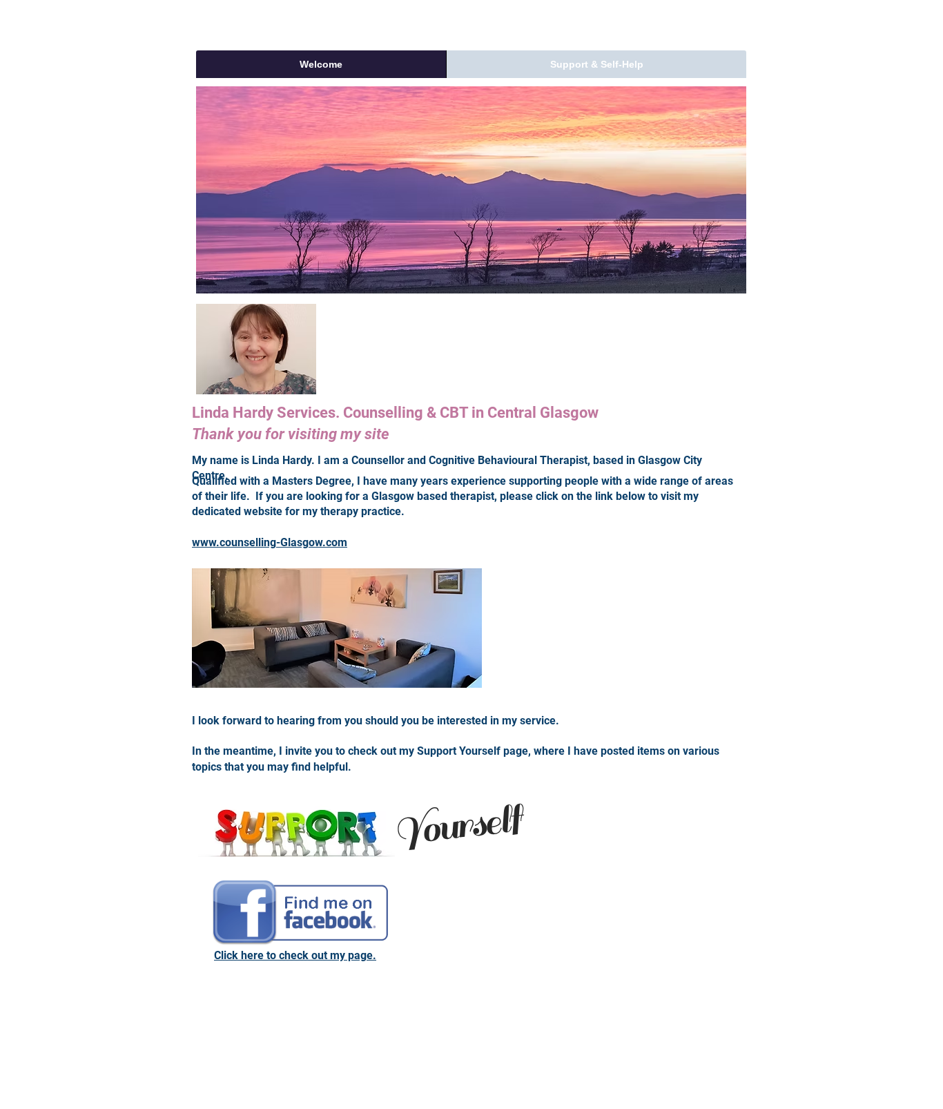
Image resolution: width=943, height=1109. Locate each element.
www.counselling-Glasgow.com (269, 542)
